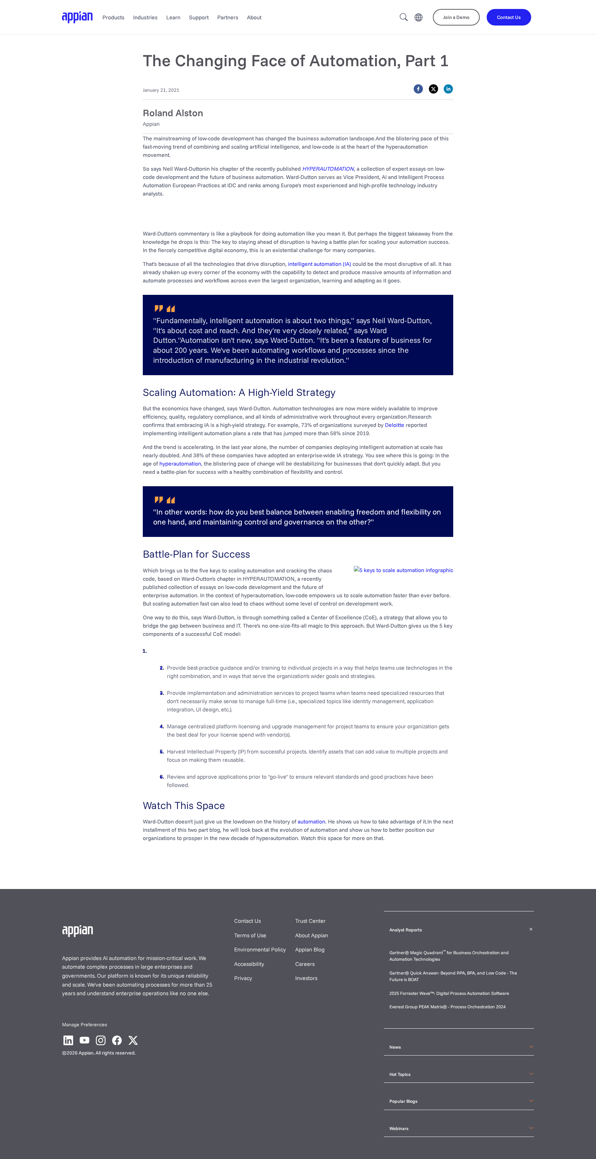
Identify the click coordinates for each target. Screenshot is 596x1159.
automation (311, 821)
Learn (173, 17)
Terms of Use (250, 935)
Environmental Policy (260, 949)
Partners (227, 17)
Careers (305, 963)
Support (199, 17)
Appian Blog (310, 949)
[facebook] (418, 89)
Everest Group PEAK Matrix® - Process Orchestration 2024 (447, 1006)
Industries (145, 17)
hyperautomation (180, 463)
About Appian (311, 935)
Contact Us (247, 920)
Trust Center (310, 920)
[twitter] (433, 89)
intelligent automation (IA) (319, 263)
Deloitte (394, 424)
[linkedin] (448, 89)
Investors (306, 978)
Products (113, 17)
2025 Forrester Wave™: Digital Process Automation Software (449, 993)
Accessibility (249, 963)
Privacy (243, 978)
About (254, 17)
